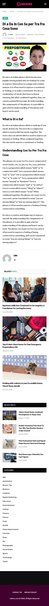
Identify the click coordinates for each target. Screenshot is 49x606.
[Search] (45, 4)
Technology (7, 557)
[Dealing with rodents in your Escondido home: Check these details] (24, 367)
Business (6, 489)
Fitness (5, 517)
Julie (11, 34)
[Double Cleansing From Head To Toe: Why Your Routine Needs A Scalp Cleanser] (9, 429)
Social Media (8, 549)
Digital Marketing (9, 497)
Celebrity (6, 493)
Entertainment (8, 505)
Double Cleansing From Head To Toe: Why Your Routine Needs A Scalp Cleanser (31, 428)
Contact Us (17, 592)
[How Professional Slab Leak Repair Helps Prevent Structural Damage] (9, 444)
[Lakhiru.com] (24, 4)
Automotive (7, 481)
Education (7, 501)
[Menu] (4, 4)
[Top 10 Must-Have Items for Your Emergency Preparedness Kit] (24, 328)
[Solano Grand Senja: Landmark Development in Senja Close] (9, 415)
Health (5, 525)
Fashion (6, 509)
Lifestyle (6, 533)
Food (5, 521)
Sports (5, 553)
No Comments (9, 38)
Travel (5, 561)
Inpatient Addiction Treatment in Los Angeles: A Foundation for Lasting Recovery (23, 306)
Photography (8, 545)
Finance (6, 513)
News (5, 18)
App (4, 477)
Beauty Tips (7, 485)
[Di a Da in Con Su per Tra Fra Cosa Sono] (24, 57)
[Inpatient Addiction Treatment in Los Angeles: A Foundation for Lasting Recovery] (24, 289)
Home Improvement (10, 529)
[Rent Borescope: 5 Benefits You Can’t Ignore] (9, 457)
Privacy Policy (30, 592)
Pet (4, 541)
